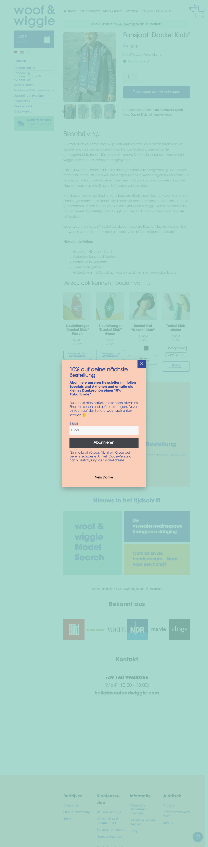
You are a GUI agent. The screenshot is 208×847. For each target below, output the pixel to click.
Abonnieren (104, 443)
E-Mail (73, 424)
